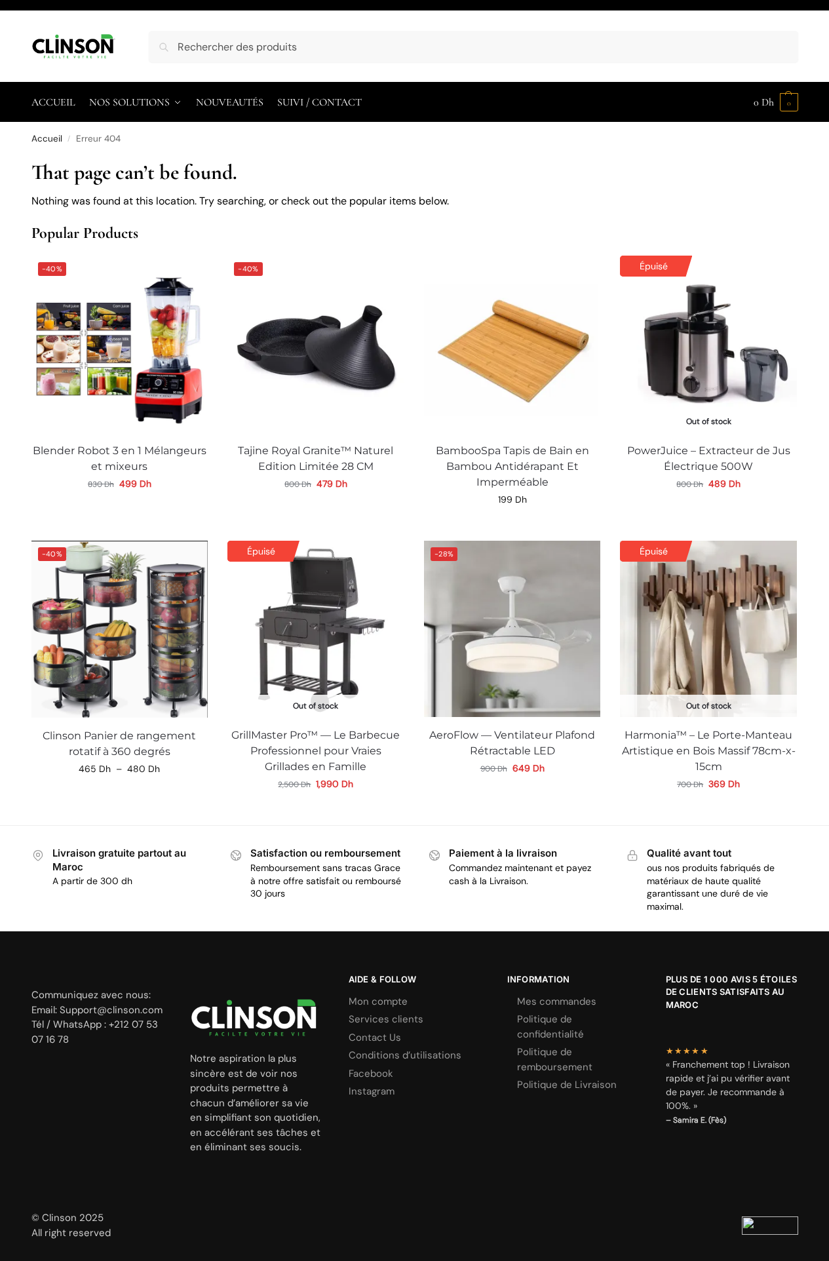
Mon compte (378, 1001)
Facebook (371, 1073)
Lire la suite (315, 812)
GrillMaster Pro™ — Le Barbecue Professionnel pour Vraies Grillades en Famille (315, 751)
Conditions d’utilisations (405, 1055)
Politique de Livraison (567, 1084)
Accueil (46, 138)
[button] (776, 102)
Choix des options (708, 512)
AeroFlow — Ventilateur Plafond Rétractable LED (512, 743)
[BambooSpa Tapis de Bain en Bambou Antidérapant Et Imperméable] (512, 344)
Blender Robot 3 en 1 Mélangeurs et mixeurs (119, 458)
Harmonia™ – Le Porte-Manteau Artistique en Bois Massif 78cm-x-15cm (709, 751)
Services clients (386, 1019)
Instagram (372, 1091)
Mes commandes (556, 1001)
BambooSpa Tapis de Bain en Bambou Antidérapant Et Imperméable (512, 466)
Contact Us (375, 1037)
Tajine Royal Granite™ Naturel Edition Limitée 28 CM (315, 458)
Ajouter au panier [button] (119, 512)
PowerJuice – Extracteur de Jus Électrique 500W (708, 458)
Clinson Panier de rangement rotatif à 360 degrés (119, 743)
